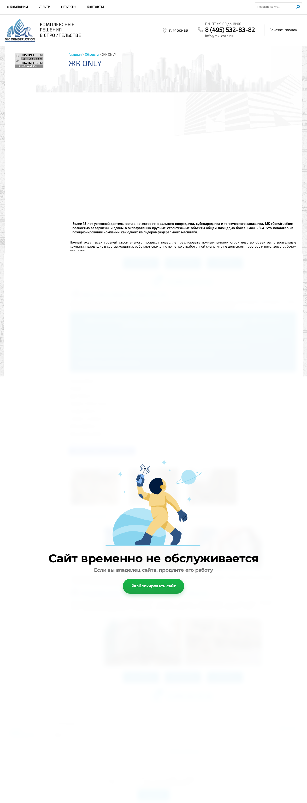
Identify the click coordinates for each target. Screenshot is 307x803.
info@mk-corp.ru (219, 36)
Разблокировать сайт (153, 586)
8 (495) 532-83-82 (230, 30)
